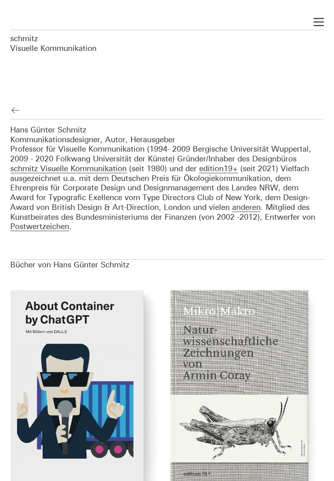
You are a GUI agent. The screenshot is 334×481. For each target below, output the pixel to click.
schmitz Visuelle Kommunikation (53, 43)
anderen (246, 207)
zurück (15, 110)
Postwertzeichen (39, 226)
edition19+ (218, 168)
